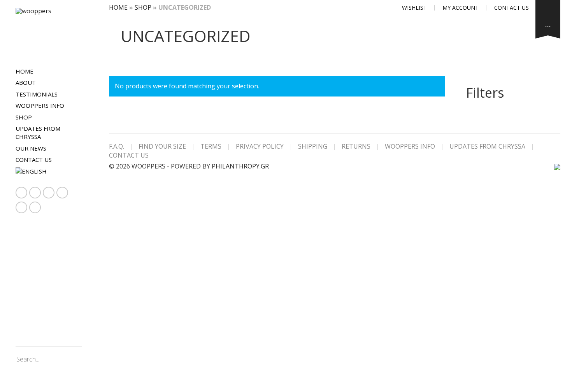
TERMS (210, 146)
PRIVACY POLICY (260, 146)
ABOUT (26, 82)
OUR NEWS (31, 148)
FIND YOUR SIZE (162, 146)
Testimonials (37, 94)
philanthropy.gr (240, 166)
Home (24, 71)
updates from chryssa (38, 132)
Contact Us (34, 159)
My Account (460, 7)
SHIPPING (312, 146)
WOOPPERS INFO (40, 105)
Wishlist (414, 7)
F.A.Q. (116, 146)
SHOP (24, 117)
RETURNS (356, 146)
